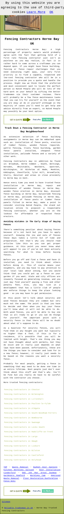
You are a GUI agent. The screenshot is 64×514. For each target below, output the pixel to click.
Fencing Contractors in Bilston (22, 451)
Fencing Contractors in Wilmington (24, 394)
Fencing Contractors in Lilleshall (24, 399)
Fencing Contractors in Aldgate (22, 408)
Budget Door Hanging (45, 467)
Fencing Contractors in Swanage (22, 422)
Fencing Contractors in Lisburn (22, 446)
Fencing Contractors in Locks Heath (24, 427)
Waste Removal (20, 467)
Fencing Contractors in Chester (22, 390)
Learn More (36, 12)
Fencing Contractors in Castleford (24, 455)
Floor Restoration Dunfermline (40, 478)
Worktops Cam (37, 475)
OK (51, 12)
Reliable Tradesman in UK (18, 508)
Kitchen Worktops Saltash (19, 470)
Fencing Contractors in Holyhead (22, 460)
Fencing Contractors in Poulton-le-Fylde (27, 404)
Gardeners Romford (14, 475)
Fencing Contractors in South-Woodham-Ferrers (30, 413)
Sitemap (6, 502)
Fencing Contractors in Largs (21, 437)
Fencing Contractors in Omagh (21, 441)
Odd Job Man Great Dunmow (39, 473)
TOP (5, 467)
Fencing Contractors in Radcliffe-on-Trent (28, 432)
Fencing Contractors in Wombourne (23, 418)
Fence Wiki (10, 481)
